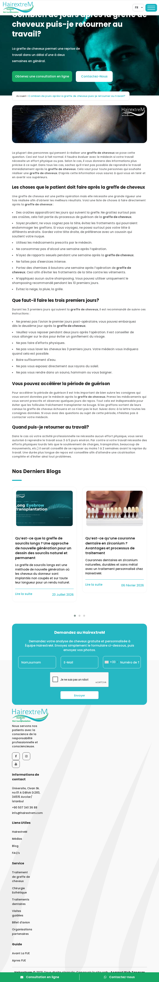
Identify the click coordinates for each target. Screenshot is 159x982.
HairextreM (19, 832)
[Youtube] (16, 764)
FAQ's (16, 853)
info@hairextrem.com (27, 813)
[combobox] (111, 662)
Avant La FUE (21, 953)
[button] (75, 616)
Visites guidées (17, 913)
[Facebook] (16, 756)
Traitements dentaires (20, 902)
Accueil (21, 96)
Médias (17, 839)
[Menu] (151, 8)
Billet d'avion (21, 922)
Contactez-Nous (94, 76)
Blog (15, 846)
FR (136, 7)
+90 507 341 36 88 (24, 807)
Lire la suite (24, 594)
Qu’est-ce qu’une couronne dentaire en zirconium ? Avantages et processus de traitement (110, 545)
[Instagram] (26, 756)
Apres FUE (19, 960)
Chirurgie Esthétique (19, 890)
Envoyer (79, 695)
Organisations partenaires (21, 931)
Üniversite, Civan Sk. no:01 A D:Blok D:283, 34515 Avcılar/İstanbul (26, 794)
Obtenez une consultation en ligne (42, 76)
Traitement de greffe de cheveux (21, 876)
